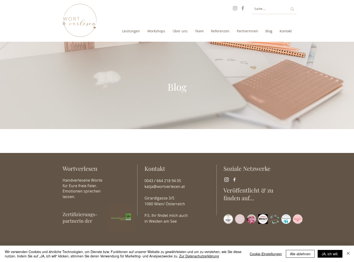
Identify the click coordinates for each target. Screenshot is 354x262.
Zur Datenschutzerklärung (199, 256)
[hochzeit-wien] (297, 219)
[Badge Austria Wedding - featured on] (240, 219)
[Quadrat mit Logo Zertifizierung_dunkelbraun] (120, 217)
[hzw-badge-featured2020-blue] (274, 219)
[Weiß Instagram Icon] (226, 180)
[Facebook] (243, 8)
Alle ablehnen (300, 253)
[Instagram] (235, 8)
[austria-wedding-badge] (251, 219)
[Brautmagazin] (263, 219)
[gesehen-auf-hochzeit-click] (228, 219)
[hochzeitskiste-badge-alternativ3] (286, 219)
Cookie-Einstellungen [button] (266, 253)
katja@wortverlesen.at (164, 186)
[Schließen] (348, 253)
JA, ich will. (330, 253)
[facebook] (234, 180)
